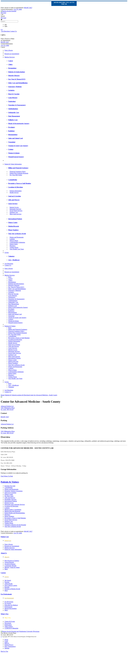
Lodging (12, 239)
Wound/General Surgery (15, 322)
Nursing (6, 582)
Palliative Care (12, 306)
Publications (8, 625)
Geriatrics (11, 292)
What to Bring (14, 240)
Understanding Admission (17, 242)
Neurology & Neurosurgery (16, 299)
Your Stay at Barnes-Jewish (16, 365)
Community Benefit (10, 565)
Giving (6, 252)
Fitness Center (12, 360)
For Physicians (8, 602)
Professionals (8, 607)
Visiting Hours (14, 247)
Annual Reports (9, 562)
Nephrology (11, 297)
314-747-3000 (17, 533)
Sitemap (6, 648)
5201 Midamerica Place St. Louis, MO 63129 (8, 432)
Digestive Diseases (13, 285)
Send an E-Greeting (14, 344)
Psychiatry (11, 309)
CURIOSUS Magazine (11, 628)
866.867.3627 (28, 7)
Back (9, 277)
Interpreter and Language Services (14, 504)
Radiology (11, 311)
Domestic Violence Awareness (13, 491)
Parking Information (16, 191)
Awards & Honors (9, 564)
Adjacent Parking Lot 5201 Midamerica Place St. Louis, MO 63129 (8, 407)
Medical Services (9, 57)
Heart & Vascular (13, 294)
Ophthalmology (13, 300)
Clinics (10, 280)
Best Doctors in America (11, 560)
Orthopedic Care (13, 302)
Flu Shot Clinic (8, 496)
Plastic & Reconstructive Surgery (18, 307)
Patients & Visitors (9, 326)
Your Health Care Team (17, 249)
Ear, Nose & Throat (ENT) (16, 287)
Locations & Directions (15, 339)
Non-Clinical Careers (10, 585)
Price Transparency (10, 646)
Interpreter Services (15, 209)
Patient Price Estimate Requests (19, 173)
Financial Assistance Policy (18, 171)
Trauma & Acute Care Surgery (17, 317)
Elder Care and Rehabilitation (17, 289)
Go (2, 29)
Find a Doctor (8, 50)
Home (2, 395)
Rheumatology (12, 312)
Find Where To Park (7, 476)
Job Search (7, 580)
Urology (10, 319)
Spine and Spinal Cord (15, 314)
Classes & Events (9, 621)
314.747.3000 (17, 9)
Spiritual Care (14, 212)
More (6, 569)
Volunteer (11, 387)
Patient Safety (14, 244)
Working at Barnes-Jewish (12, 589)
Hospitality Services (10, 499)
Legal (6, 641)
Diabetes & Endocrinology (16, 284)
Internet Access (14, 207)
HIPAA (6, 643)
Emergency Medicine (14, 290)
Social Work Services (16, 210)
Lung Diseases (12, 295)
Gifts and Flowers (13, 346)
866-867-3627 (28, 531)
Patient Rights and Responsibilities (14, 513)
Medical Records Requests (12, 511)
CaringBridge (12, 336)
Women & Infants (13, 321)
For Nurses (7, 603)
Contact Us (13, 31)
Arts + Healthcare (13, 385)
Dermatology (12, 282)
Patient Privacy (8, 645)
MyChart (3, 18)
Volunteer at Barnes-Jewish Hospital (15, 525)
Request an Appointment (11, 54)
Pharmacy (13, 246)
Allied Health (8, 584)
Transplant (11, 316)
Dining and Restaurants (17, 237)
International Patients (14, 358)
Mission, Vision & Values (12, 567)
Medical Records (13, 361)
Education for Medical (11, 605)
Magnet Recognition (10, 608)
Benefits (6, 587)
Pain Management (13, 304)
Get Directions (5, 31)
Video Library (8, 626)
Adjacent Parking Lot (7, 424)
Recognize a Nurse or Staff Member (19, 338)
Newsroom (7, 623)
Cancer (10, 278)
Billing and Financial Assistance (17, 329)
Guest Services (12, 348)
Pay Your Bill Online (16, 175)
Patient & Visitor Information (13, 164)
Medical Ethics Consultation (12, 509)
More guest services (15, 214)
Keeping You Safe (9, 486)
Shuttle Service (14, 192)
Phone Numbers (13, 363)
